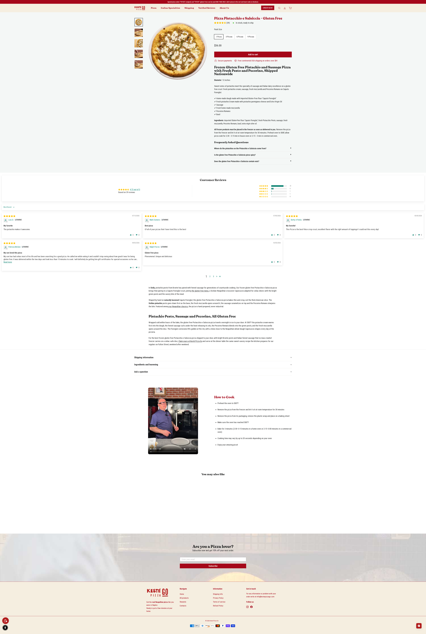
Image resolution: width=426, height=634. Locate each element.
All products (184, 598)
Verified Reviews (206, 8)
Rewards (183, 602)
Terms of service (219, 602)
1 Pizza (219, 37)
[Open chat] (419, 625)
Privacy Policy (218, 598)
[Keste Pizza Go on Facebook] (251, 606)
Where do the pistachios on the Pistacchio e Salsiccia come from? (240, 148)
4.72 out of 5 (135, 189)
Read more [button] (8, 262)
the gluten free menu (200, 291)
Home (182, 594)
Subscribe (213, 566)
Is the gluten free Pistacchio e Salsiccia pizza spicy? (235, 155)
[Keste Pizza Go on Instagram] (247, 606)
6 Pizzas (240, 37)
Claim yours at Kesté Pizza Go (190, 341)
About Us (224, 8)
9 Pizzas (251, 37)
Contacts (183, 606)
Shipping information (143, 357)
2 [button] (209, 276)
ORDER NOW (268, 8)
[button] (220, 23)
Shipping (189, 8)
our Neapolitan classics (178, 306)
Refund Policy (218, 606)
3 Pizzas (229, 37)
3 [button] (213, 276)
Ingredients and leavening (146, 364)
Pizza (153, 8)
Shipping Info (218, 594)
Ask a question (141, 371)
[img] (9, 216)
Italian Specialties (170, 8)
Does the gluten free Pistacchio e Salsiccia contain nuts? (236, 161)
